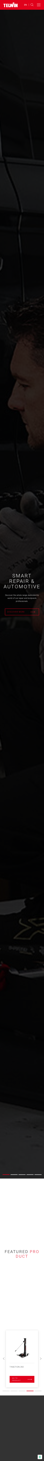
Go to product (16, 1379)
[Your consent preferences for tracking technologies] (40, 1457)
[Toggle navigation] (38, 4)
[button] (6, 1174)
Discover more (16, 612)
